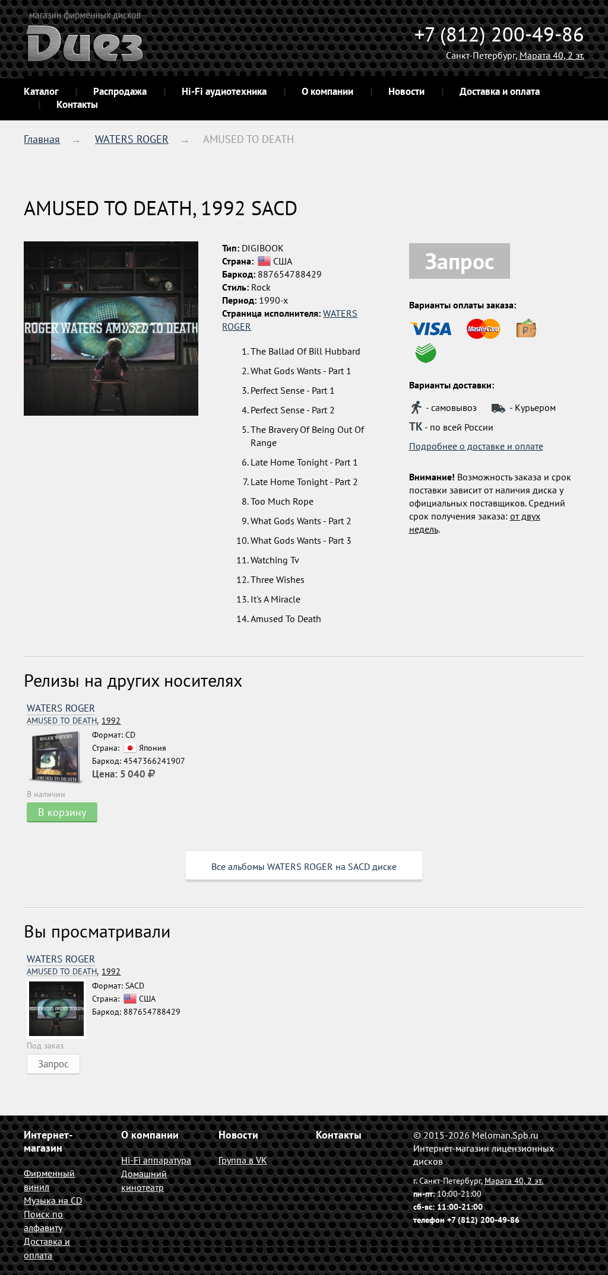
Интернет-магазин (48, 1141)
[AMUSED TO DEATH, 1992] (59, 758)
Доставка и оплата (500, 91)
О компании (327, 91)
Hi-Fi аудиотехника (224, 91)
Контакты (77, 104)
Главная (42, 139)
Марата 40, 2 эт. (552, 55)
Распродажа (120, 91)
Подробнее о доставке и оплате (476, 446)
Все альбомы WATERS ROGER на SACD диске (304, 866)
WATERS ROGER (132, 139)
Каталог (41, 91)
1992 (74, 720)
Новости (406, 91)
